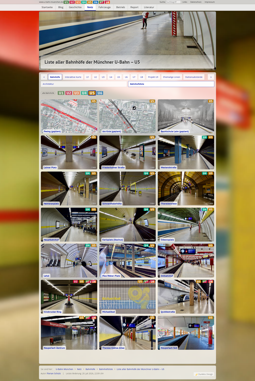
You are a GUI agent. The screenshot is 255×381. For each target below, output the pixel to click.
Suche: (162, 2)
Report (134, 7)
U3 (103, 77)
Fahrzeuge (105, 7)
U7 (134, 77)
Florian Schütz (54, 373)
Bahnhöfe (55, 77)
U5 (118, 77)
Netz (90, 7)
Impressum (210, 2)
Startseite (47, 7)
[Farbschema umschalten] (203, 374)
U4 (110, 77)
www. (51, 2)
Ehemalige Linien (171, 77)
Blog (60, 7)
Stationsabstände (193, 77)
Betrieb (120, 7)
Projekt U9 (153, 77)
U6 (126, 77)
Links (185, 2)
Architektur (48, 84)
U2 (95, 77)
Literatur (149, 7)
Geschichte (75, 7)
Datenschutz (195, 2)
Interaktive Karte (73, 77)
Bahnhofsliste (137, 84)
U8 (141, 77)
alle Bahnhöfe (48, 93)
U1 (87, 77)
